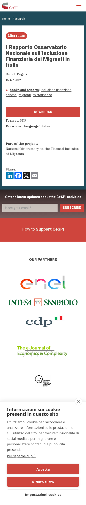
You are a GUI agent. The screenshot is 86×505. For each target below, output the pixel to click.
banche (11, 95)
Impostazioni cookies (43, 494)
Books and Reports (24, 90)
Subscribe (72, 207)
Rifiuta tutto (43, 482)
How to (43, 229)
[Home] (10, 5)
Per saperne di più (21, 456)
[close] (78, 401)
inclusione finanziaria (56, 90)
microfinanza (42, 95)
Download (43, 112)
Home (6, 18)
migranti (25, 95)
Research (19, 18)
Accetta (43, 469)
